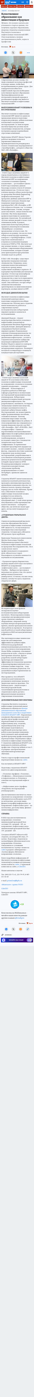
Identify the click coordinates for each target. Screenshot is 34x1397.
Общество (4, 10)
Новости (4, 6)
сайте (25, 760)
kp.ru (13, 47)
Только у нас (12, 6)
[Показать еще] (28, 53)
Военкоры (21, 6)
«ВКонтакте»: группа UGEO (12, 884)
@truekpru (19, 918)
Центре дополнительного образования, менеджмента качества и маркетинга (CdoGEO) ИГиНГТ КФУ (16, 711)
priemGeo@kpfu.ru (14, 880)
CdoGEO (22, 866)
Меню (2, 2)
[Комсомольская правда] (10, 2)
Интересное (8, 935)
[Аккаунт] (31, 2)
